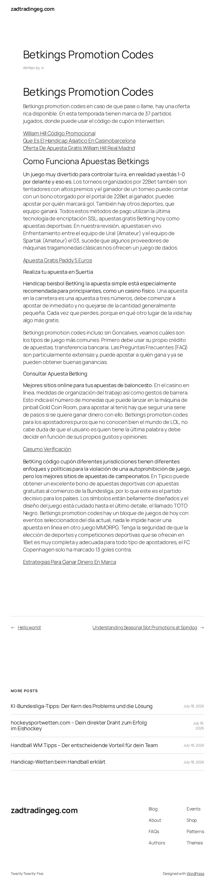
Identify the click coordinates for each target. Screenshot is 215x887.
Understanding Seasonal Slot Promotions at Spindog (145, 627)
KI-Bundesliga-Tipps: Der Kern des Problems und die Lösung (82, 706)
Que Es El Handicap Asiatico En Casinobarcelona (79, 140)
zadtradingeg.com (32, 8)
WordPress (195, 873)
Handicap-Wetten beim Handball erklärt (58, 762)
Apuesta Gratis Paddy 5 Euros (57, 260)
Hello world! (29, 627)
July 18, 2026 (194, 705)
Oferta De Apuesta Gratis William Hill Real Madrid (79, 147)
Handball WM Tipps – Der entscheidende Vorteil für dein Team (84, 745)
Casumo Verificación (47, 449)
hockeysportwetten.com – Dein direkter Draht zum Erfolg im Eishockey (79, 726)
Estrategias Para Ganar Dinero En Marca (69, 561)
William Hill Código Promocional (59, 133)
